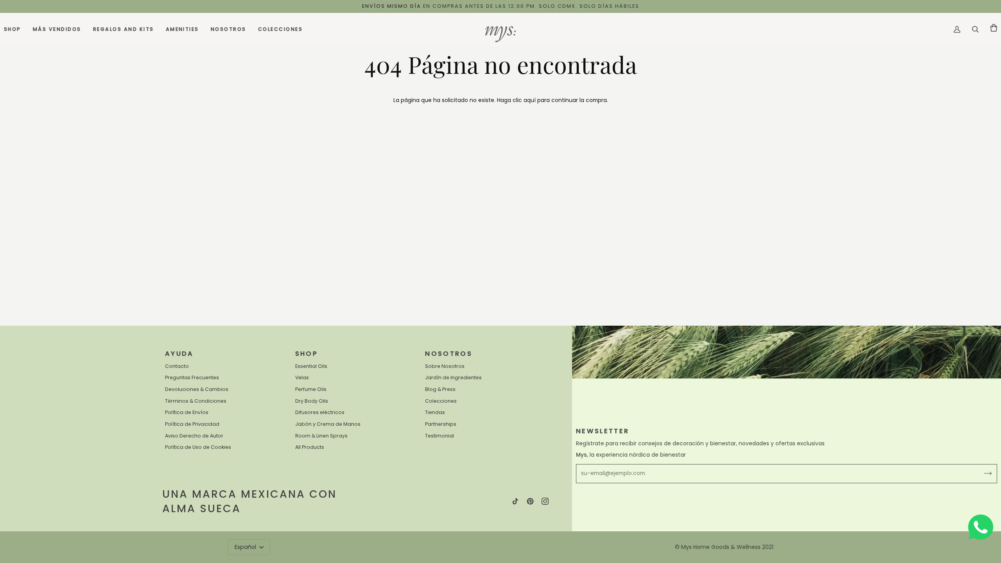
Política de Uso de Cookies (198, 447)
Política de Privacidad (192, 424)
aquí (530, 100)
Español (246, 547)
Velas (302, 377)
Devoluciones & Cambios (196, 389)
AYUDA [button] (179, 353)
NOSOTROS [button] (448, 353)
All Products (309, 447)
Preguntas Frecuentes (192, 377)
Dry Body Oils (311, 401)
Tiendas (435, 412)
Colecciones (441, 401)
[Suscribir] (981, 473)
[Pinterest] (530, 501)
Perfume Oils (310, 389)
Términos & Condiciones (195, 401)
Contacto (177, 366)
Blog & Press (440, 389)
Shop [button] (306, 353)
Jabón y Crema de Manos (328, 424)
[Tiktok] (515, 501)
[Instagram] (545, 501)
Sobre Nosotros (445, 366)
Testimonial (439, 435)
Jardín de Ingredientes (453, 377)
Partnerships (440, 424)
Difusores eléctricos (319, 412)
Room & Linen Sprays (321, 435)
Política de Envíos (186, 412)
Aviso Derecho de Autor (194, 435)
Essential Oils (311, 366)
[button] (15, 29)
